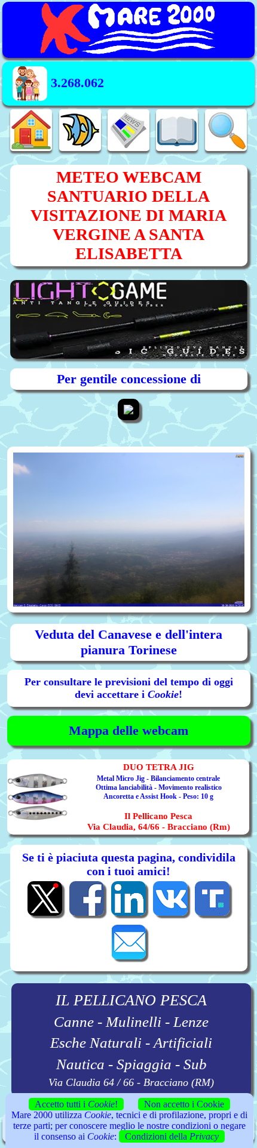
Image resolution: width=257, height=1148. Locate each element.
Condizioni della (172, 1136)
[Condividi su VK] (170, 914)
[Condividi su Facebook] (86, 914)
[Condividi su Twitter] (44, 914)
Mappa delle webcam (128, 730)
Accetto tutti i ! (76, 1104)
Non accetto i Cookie (184, 1104)
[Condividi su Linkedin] (128, 914)
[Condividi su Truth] (212, 914)
